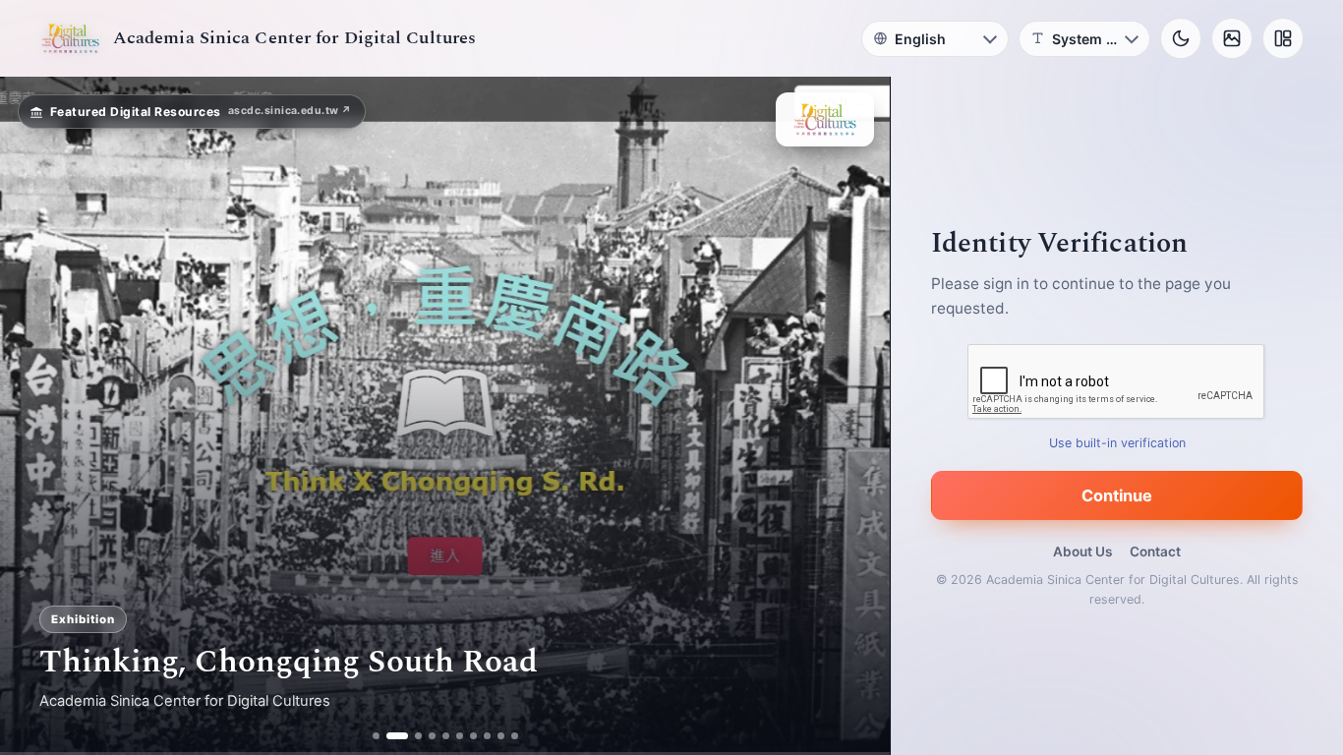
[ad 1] (376, 735)
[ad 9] (500, 735)
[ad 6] (459, 735)
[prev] (35, 415)
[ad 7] (473, 735)
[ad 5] (445, 735)
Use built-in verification (1117, 443)
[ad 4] (432, 735)
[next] (854, 415)
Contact (1155, 551)
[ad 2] (389, 735)
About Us (1082, 551)
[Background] (1232, 38)
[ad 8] (487, 735)
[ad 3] (411, 735)
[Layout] (1283, 38)
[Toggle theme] (1180, 38)
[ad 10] (514, 735)
